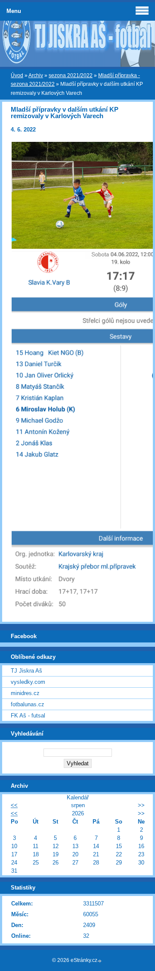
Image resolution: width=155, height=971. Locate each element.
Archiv (35, 75)
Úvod (17, 75)
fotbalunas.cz (27, 704)
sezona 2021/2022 (71, 75)
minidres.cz (25, 693)
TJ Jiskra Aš (26, 670)
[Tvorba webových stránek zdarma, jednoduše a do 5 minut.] (100, 961)
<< (14, 805)
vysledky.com (28, 682)
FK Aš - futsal (28, 715)
